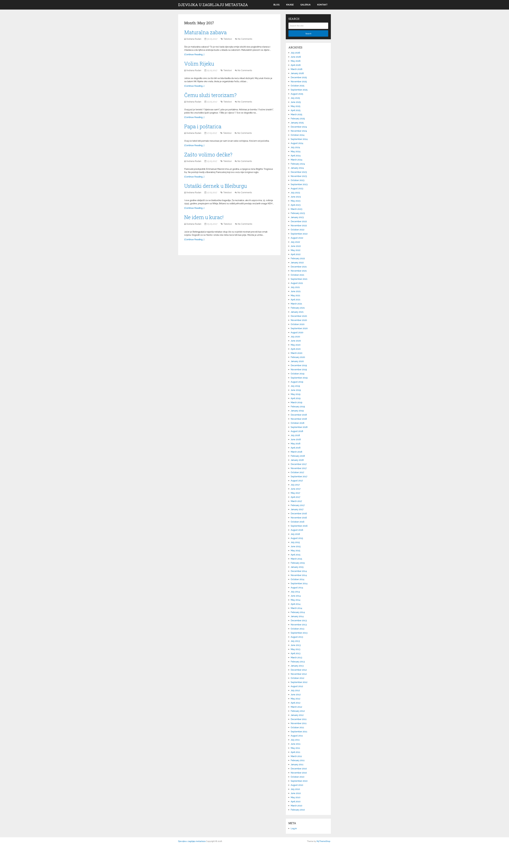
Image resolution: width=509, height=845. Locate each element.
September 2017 (299, 476)
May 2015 (295, 550)
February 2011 (298, 760)
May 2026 (295, 61)
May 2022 (295, 250)
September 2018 (299, 427)
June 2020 (296, 340)
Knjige (290, 4)
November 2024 (299, 131)
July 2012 (295, 690)
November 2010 (299, 772)
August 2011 (297, 735)
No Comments (245, 39)
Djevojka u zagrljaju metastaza (213, 5)
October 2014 (297, 579)
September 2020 (299, 328)
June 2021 (296, 291)
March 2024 (296, 159)
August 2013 (297, 637)
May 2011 (295, 748)
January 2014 (297, 616)
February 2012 (298, 711)
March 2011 (296, 756)
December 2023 (299, 172)
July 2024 (295, 147)
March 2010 (296, 805)
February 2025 (298, 118)
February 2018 (298, 456)
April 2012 (295, 703)
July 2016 (295, 534)
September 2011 (299, 731)
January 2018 (297, 460)
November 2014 (299, 575)
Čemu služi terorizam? (210, 95)
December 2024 (299, 127)
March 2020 (296, 353)
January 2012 (297, 715)
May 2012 (295, 698)
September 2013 (299, 633)
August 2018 (297, 431)
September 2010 (299, 781)
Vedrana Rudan (193, 39)
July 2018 (295, 435)
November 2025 (299, 81)
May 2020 (295, 345)
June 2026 (296, 57)
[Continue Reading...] (194, 54)
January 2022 (297, 262)
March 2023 (296, 209)
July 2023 (295, 192)
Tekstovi (227, 39)
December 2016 (299, 513)
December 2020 (299, 316)
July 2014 (295, 591)
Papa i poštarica (202, 126)
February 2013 (298, 661)
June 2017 (296, 489)
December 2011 (299, 719)
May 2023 (295, 201)
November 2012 (299, 674)
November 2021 (299, 271)
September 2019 (299, 378)
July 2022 (295, 242)
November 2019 (299, 369)
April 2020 (296, 349)
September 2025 (299, 90)
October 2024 (297, 135)
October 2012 (297, 678)
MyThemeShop (323, 841)
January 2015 (297, 567)
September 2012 (299, 682)
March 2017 (296, 501)
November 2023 (299, 176)
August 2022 (297, 238)
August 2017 (297, 480)
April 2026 (296, 65)
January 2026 (297, 73)
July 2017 (295, 484)
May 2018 (295, 443)
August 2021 (297, 283)
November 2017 (299, 468)
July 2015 (295, 542)
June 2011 (295, 744)
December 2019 (299, 365)
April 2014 (295, 604)
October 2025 (297, 85)
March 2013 (296, 657)
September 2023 (299, 184)
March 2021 (296, 303)
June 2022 (296, 246)
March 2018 (296, 452)
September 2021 (299, 279)
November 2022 (299, 225)
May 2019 (295, 394)
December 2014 (299, 571)
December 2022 (299, 221)
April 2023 (295, 205)
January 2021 (297, 312)
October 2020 (297, 324)
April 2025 (295, 110)
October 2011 (297, 727)
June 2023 (296, 196)
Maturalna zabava (205, 32)
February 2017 (298, 505)
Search (308, 34)
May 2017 (295, 493)
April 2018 (295, 447)
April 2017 (295, 497)
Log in (294, 828)
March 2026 (296, 69)
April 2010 (295, 801)
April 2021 (295, 299)
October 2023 (297, 180)
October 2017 (297, 472)
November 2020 (299, 320)
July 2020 (295, 336)
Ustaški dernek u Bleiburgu (215, 185)
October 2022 (297, 229)
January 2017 (297, 509)
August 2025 (297, 94)
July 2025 (295, 98)
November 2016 (299, 517)
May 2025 (295, 106)
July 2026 (295, 52)
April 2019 (295, 398)
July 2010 (295, 789)
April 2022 (295, 254)
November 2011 (299, 723)
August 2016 (297, 530)
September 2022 (299, 234)
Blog (276, 4)
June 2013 (296, 645)
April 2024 (296, 155)
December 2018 (299, 415)
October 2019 (297, 373)
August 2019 (297, 382)
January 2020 (297, 361)
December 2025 (299, 77)
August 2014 (297, 587)
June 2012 (296, 694)
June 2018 (296, 439)
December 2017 (299, 464)
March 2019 (296, 402)
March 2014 (296, 608)
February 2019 (298, 406)
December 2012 (299, 670)
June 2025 (296, 102)
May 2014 (295, 600)
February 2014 (298, 612)
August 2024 (297, 143)
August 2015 (297, 538)
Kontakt (322, 4)
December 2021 (299, 266)
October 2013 (297, 628)
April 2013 (295, 653)
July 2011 (295, 740)
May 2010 (295, 797)
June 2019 (296, 390)
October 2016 (297, 522)
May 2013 (295, 649)
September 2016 (299, 526)
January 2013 (297, 666)
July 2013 (295, 641)
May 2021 (295, 295)
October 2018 (297, 423)
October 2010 (297, 777)
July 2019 (295, 386)
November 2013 (299, 624)
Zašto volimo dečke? (208, 154)
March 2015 (296, 559)
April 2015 (295, 554)
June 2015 (296, 546)
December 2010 (299, 768)
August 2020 (297, 332)
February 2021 (298, 308)
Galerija (305, 4)
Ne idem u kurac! (204, 217)
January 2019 (297, 410)
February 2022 (298, 258)
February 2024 (298, 164)
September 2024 (299, 139)
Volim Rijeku (199, 63)
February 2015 (298, 563)
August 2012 (297, 686)
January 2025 (297, 122)
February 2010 (298, 810)
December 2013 (299, 620)
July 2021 (295, 287)
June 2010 (296, 793)
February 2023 (298, 213)
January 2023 (297, 217)
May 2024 (295, 151)
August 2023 (297, 188)
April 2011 (295, 752)
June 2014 (296, 596)
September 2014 (299, 583)
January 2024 (297, 168)
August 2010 (297, 785)
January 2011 (297, 764)
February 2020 (298, 357)
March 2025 (296, 114)
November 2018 (299, 419)
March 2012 (296, 707)
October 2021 (297, 275)
